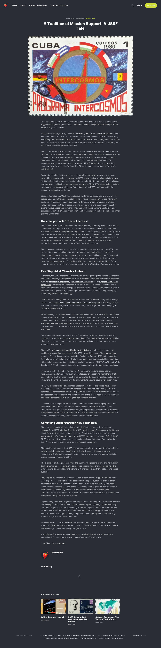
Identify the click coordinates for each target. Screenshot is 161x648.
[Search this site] (132, 5)
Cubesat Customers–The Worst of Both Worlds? (107, 618)
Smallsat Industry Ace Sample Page (111, 638)
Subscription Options (59, 5)
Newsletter (90, 18)
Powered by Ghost (139, 635)
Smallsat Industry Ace (88, 638)
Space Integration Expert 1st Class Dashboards (62, 638)
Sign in (139, 5)
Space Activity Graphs (38, 5)
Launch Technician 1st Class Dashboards (111, 635)
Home (14, 5)
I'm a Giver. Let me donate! (53, 543)
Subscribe (151, 5)
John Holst (57, 552)
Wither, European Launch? (53, 617)
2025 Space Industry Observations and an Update (78, 619)
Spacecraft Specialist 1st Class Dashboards (79, 635)
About (23, 5)
